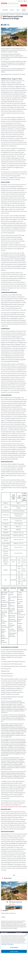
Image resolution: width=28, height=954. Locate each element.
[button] (10, 908)
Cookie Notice (10, 944)
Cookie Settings (14, 947)
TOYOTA (12, 10)
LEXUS (17, 10)
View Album (12, 904)
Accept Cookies (14, 951)
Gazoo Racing (24, 10)
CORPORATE (5, 10)
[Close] (26, 934)
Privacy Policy (3, 944)
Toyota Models (4, 913)
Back (4, 917)
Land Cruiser (12, 913)
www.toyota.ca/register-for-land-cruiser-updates (13, 806)
